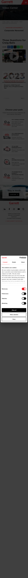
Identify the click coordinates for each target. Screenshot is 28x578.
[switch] (24, 293)
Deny (14, 319)
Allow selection (14, 314)
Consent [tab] (5, 262)
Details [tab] (14, 262)
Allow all (14, 310)
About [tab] (23, 262)
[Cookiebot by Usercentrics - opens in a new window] (19, 258)
